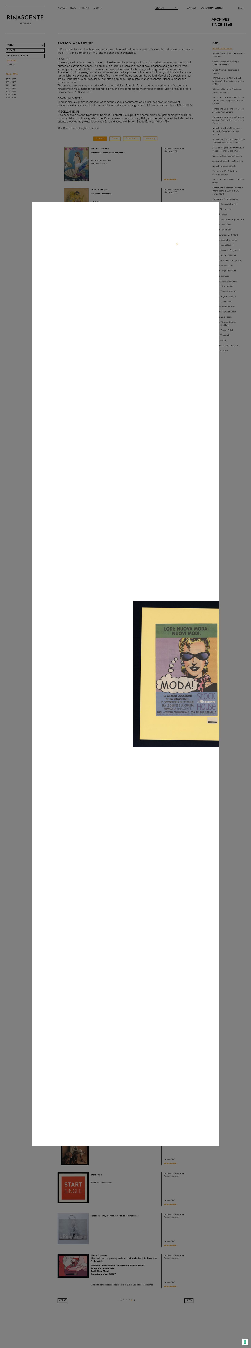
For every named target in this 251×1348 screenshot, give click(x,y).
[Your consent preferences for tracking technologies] (245, 1342)
